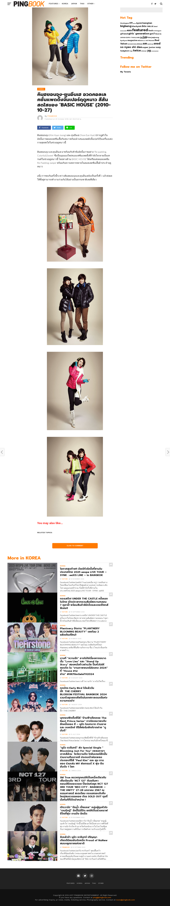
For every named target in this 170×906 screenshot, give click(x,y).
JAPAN (74, 3)
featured (140, 30)
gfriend (124, 33)
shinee (139, 44)
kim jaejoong (153, 37)
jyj (141, 37)
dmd (155, 26)
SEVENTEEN (132, 44)
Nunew (151, 40)
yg (149, 50)
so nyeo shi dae (131, 47)
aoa (134, 23)
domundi (123, 31)
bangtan (147, 23)
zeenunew (154, 51)
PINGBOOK (52, 116)
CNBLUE (149, 26)
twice (137, 50)
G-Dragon (157, 31)
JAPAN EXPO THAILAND (130, 37)
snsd (157, 43)
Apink (139, 23)
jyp (145, 37)
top (131, 51)
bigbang (125, 26)
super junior (148, 47)
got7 (152, 33)
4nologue (124, 23)
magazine (132, 40)
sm (145, 43)
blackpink (137, 26)
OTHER (90, 3)
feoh (150, 30)
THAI (82, 3)
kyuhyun (123, 40)
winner (144, 51)
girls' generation (138, 34)
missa (140, 40)
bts (144, 26)
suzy (158, 47)
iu (160, 33)
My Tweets (125, 71)
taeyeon (124, 50)
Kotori (65, 579)
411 (131, 23)
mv (144, 40)
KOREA (65, 3)
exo (129, 30)
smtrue (150, 44)
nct (147, 40)
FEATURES (53, 3)
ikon (157, 33)
